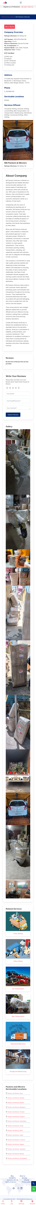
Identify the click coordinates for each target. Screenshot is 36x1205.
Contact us (12, 1178)
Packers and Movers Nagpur (16, 1144)
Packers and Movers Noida (15, 1126)
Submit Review (13, 415)
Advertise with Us (12, 1180)
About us (22, 1176)
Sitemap (26, 1180)
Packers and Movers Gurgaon (16, 1116)
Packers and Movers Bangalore (17, 1107)
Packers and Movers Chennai (16, 1112)
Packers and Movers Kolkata (16, 1102)
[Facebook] (14, 1188)
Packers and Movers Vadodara (16, 1149)
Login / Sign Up (28, 7)
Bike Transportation (18, 1016)
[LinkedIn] (21, 1188)
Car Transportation (18, 988)
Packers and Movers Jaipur (15, 1135)
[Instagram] (18, 1188)
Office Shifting (18, 961)
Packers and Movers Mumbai (16, 1098)
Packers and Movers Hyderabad (17, 1121)
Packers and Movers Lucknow (16, 1139)
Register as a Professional (12, 7)
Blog (12, 1176)
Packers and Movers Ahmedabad (17, 1158)
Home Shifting (18, 933)
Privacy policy (26, 1182)
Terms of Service (10, 1182)
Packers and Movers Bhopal (16, 1153)
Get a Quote (9, 27)
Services (24, 1178)
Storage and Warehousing (18, 1071)
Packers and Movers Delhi (15, 1130)
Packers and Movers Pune (15, 1093)
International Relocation (18, 1044)
